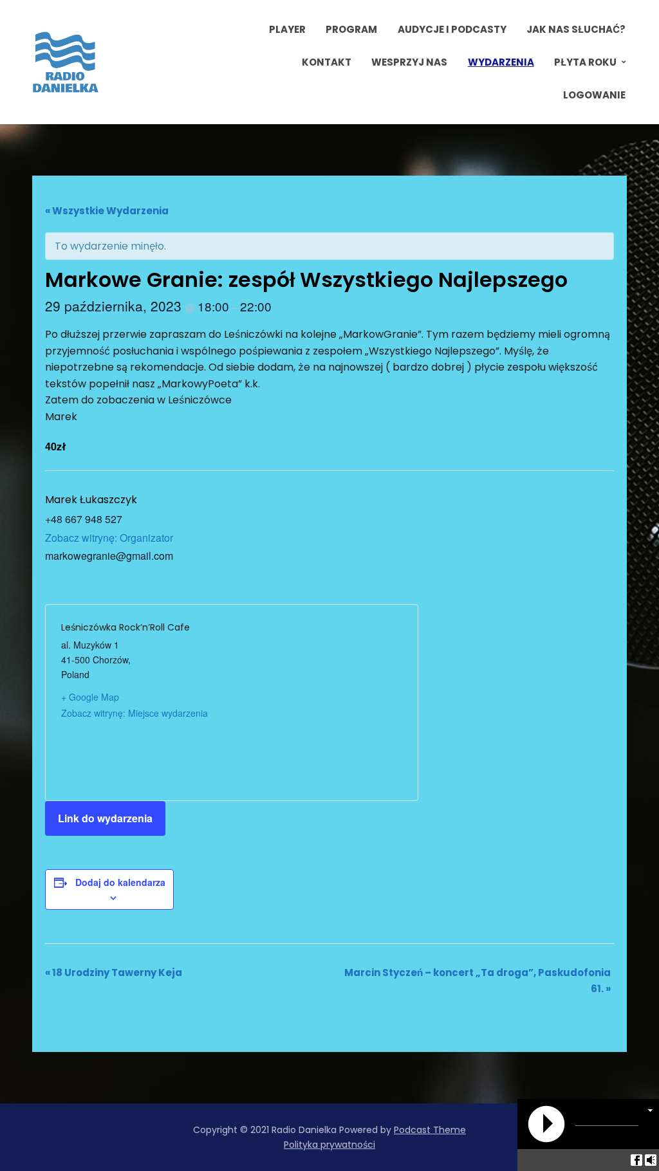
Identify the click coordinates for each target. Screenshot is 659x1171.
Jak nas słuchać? (576, 29)
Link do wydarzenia (105, 818)
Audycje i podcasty (452, 29)
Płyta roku (585, 62)
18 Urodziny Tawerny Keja (113, 972)
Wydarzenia (501, 62)
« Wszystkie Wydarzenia (107, 210)
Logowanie (594, 95)
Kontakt (326, 62)
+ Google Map (90, 696)
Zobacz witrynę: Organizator (109, 537)
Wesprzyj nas (409, 62)
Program (351, 29)
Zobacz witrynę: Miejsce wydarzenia (134, 712)
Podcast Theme (430, 1129)
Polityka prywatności (329, 1144)
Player (287, 29)
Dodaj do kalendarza (120, 882)
